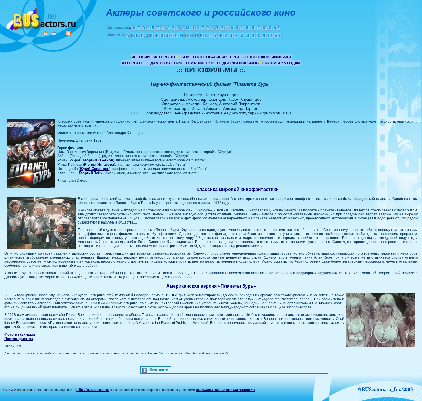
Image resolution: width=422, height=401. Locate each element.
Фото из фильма (19, 334)
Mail (54, 33)
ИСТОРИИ (140, 57)
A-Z (277, 28)
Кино (42, 18)
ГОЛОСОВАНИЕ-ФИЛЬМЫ (267, 57)
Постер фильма (18, 339)
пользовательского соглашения (225, 389)
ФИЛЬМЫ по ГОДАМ (281, 63)
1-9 (269, 35)
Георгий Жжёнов (98, 160)
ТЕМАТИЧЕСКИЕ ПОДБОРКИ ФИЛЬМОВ (222, 63)
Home (45, 33)
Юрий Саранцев (94, 169)
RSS (68, 33)
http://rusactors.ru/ (92, 389)
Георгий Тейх (90, 173)
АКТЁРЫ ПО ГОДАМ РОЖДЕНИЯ (152, 63)
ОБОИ (184, 57)
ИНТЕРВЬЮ (164, 57)
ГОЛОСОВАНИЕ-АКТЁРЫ (216, 57)
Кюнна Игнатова (99, 164)
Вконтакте (158, 370)
